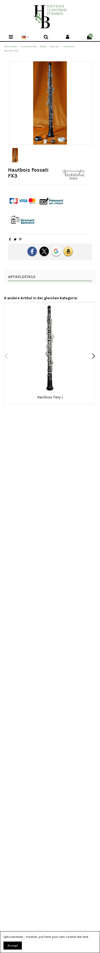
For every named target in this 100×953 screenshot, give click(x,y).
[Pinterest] (20, 239)
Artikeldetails (21, 277)
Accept (12, 945)
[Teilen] (10, 239)
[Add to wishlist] (47, 391)
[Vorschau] (53, 391)
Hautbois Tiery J (50, 397)
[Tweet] (15, 239)
